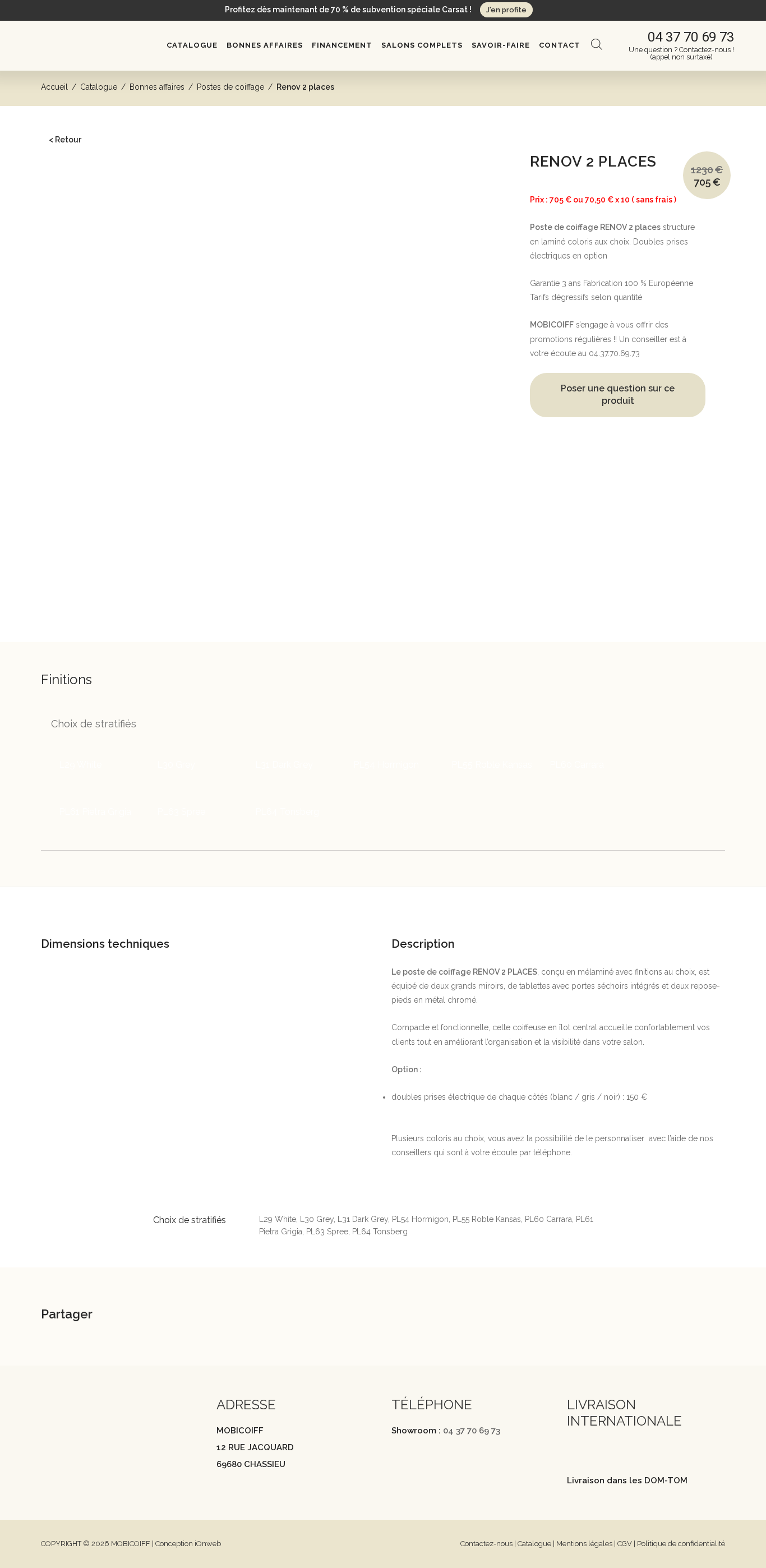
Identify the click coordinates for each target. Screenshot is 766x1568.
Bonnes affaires (265, 45)
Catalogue (192, 45)
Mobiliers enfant (78, 350)
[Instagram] (68, 1440)
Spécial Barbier (76, 384)
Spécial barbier (88, 561)
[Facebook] (46, 1440)
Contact (559, 45)
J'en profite (506, 10)
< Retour (65, 139)
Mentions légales (584, 1543)
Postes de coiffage (230, 86)
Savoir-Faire (501, 45)
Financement (342, 45)
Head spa (66, 184)
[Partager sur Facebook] (145, 1315)
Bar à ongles (72, 333)
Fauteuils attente (78, 282)
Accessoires (71, 367)
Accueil (54, 86)
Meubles (65, 299)
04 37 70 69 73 (471, 1431)
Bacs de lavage (76, 201)
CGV (624, 1543)
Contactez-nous (486, 1543)
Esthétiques (70, 316)
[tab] (374, 905)
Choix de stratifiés (93, 724)
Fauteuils (65, 218)
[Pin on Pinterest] (201, 1315)
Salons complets (422, 45)
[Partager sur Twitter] (173, 1315)
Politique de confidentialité (681, 1543)
